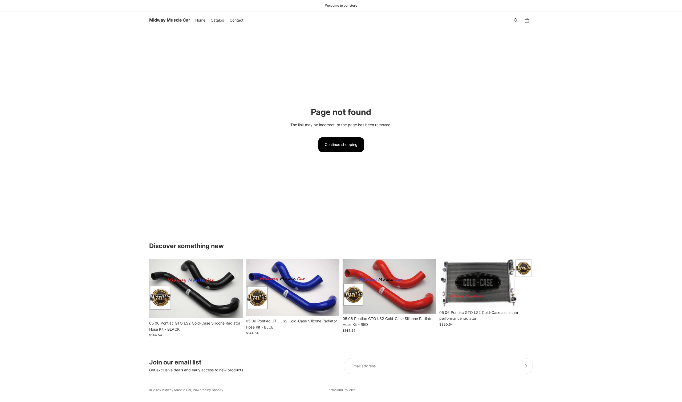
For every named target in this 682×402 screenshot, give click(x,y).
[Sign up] (524, 366)
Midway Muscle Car (176, 390)
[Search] (516, 20)
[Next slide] (525, 283)
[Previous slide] (447, 283)
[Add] (234, 310)
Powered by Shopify (208, 390)
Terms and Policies (341, 390)
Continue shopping (341, 144)
